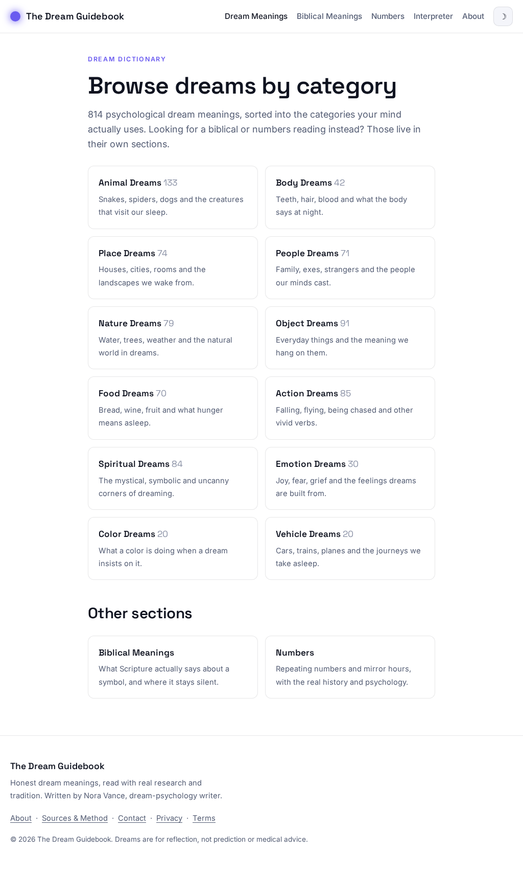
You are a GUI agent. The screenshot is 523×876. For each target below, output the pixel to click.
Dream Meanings (256, 16)
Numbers (388, 16)
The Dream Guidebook (75, 16)
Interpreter (433, 16)
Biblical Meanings (329, 16)
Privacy (169, 818)
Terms (204, 818)
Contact (132, 818)
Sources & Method (75, 818)
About (473, 16)
